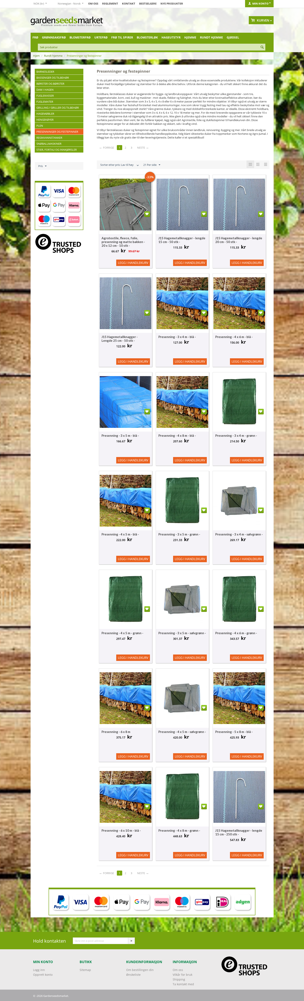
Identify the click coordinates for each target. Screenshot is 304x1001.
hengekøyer (45, 120)
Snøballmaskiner (48, 144)
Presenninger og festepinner (57, 132)
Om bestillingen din (140, 970)
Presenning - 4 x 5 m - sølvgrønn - (182, 732)
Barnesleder (45, 71)
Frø (35, 37)
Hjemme (190, 37)
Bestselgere (148, 3)
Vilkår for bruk (182, 975)
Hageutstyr (171, 37)
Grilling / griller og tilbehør (57, 107)
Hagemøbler (45, 114)
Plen (39, 126)
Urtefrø (101, 37)
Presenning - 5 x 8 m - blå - (234, 732)
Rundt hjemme (211, 37)
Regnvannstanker (49, 138)
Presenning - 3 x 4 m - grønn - (236, 435)
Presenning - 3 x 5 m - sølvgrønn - (182, 633)
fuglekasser (45, 95)
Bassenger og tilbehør (52, 77)
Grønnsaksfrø (54, 37)
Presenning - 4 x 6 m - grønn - (236, 633)
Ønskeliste (133, 975)
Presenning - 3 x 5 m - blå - (120, 435)
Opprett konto (43, 975)
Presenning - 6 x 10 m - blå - (121, 830)
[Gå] (131, 941)
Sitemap (85, 970)
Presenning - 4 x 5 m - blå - (120, 534)
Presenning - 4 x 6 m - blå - (234, 337)
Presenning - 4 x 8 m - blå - (177, 435)
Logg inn (39, 970)
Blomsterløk (147, 37)
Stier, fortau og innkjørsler (56, 150)
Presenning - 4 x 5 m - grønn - (122, 633)
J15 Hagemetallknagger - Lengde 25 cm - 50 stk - (120, 338)
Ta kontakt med (183, 984)
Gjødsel (233, 37)
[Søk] (262, 47)
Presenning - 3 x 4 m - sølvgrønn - (239, 534)
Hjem (36, 56)
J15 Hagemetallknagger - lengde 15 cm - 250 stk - (238, 832)
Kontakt (128, 3)
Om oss (93, 3)
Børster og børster (50, 83)
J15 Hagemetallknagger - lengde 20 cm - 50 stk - (238, 240)
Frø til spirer (122, 37)
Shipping (179, 979)
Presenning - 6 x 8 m (116, 732)
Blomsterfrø (80, 37)
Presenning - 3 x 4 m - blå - (177, 337)
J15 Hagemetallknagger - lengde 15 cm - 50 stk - (181, 240)
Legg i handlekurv (133, 263)
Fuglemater (44, 101)
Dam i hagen (45, 89)
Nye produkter (171, 3)
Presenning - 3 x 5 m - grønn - (179, 534)
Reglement (110, 3)
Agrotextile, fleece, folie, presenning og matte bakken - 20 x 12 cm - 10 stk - (123, 241)
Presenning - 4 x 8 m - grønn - (179, 830)
